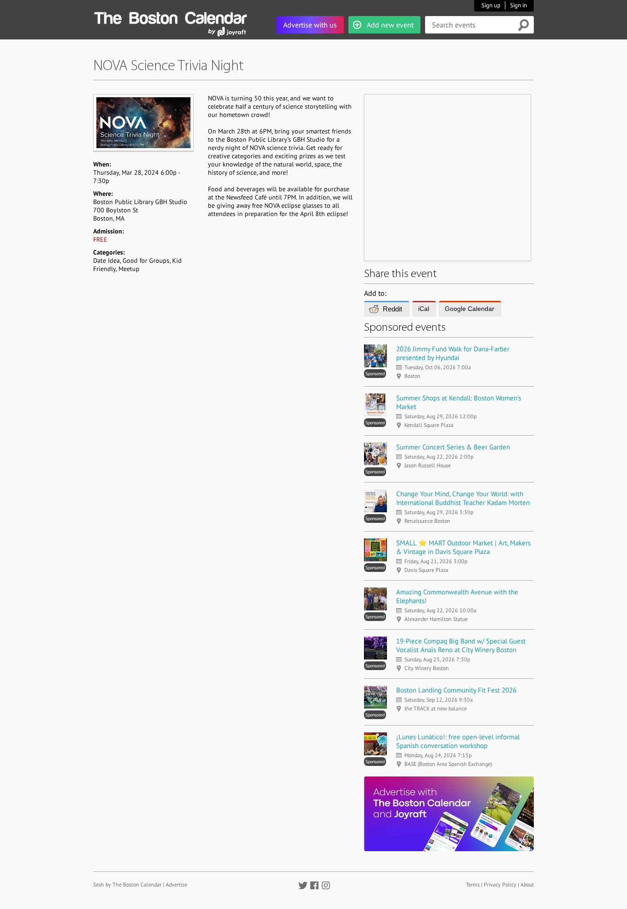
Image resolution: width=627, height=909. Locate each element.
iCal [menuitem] (423, 308)
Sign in (518, 5)
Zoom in (143, 122)
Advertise (176, 884)
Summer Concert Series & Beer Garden (453, 447)
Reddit (392, 309)
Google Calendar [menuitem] (469, 308)
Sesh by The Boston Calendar (127, 884)
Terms (473, 884)
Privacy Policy (500, 884)
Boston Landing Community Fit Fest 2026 (456, 690)
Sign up (490, 5)
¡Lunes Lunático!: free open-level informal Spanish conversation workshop (458, 741)
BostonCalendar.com (170, 16)
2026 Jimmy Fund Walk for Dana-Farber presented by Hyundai (452, 353)
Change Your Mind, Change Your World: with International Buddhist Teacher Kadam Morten (463, 498)
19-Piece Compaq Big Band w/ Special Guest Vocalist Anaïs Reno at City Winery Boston (461, 645)
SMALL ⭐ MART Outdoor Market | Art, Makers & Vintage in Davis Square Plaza (463, 547)
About (527, 884)
